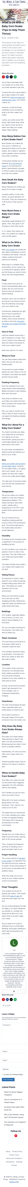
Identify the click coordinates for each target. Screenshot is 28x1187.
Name (5, 1051)
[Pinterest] (14, 991)
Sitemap (19, 1162)
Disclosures (10, 1162)
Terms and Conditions (14, 1158)
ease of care (14, 896)
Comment (7, 1025)
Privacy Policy (18, 1074)
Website (6, 1069)
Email (5, 1060)
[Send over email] (15, 76)
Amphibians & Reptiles (9, 19)
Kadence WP (14, 1182)
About (8, 1151)
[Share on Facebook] (7, 76)
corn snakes (7, 1005)
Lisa (5, 38)
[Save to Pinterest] (3, 76)
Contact (14, 1165)
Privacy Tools (14, 1155)
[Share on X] (11, 76)
